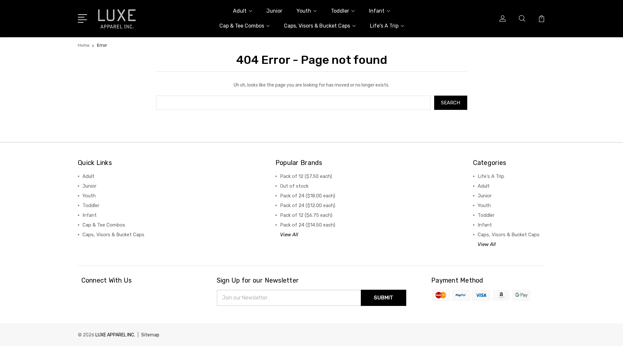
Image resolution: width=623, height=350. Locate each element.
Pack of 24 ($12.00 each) (307, 205)
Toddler (340, 11)
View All (289, 235)
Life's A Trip (384, 26)
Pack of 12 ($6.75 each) (306, 215)
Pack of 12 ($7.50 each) (306, 176)
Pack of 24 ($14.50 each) (307, 225)
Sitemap (150, 335)
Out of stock (294, 186)
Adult (240, 11)
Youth (304, 11)
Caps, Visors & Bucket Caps (317, 26)
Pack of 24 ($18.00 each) (307, 196)
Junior (274, 11)
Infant (377, 11)
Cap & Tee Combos (241, 26)
